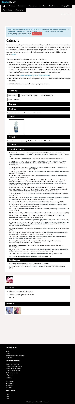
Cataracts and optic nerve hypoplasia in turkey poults (39, 220)
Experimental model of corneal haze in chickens (42, 193)
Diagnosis (12, 104)
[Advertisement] (36, 20)
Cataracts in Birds (26, 159)
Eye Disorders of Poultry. (36, 266)
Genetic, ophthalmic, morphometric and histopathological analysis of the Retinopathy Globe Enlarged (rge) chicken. (38, 183)
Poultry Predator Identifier (13, 368)
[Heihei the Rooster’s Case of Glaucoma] (17, 310)
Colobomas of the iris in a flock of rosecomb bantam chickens (38, 176)
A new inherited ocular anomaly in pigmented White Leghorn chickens (46, 204)
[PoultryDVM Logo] (9, 2)
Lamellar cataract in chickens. (28, 256)
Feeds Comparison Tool (13, 371)
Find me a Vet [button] (37, 34)
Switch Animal (66, 14)
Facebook (10, 383)
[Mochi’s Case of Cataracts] (9, 310)
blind (14, 54)
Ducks (11, 6)
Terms (8, 353)
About (8, 351)
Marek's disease (44, 75)
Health (42, 6)
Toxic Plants (7, 10)
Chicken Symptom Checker (14, 366)
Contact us (9, 358)
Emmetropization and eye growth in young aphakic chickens (47, 171)
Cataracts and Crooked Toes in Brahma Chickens (40, 213)
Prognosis (12, 144)
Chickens (21, 6)
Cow (7, 398)
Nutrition (32, 6)
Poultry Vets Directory (12, 364)
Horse (8, 394)
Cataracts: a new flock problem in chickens (35, 253)
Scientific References (16, 149)
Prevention (12, 137)
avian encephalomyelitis (28, 75)
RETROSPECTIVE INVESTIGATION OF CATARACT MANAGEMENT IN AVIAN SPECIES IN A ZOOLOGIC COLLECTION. (38, 162)
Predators (52, 6)
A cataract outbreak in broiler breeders (38, 202)
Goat (7, 396)
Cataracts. (19, 263)
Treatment (12, 109)
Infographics (65, 6)
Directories (20, 10)
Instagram (10, 381)
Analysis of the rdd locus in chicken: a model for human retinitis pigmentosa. (38, 190)
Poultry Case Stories (12, 373)
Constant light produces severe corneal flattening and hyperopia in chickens (42, 208)
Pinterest (10, 385)
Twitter (9, 387)
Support (12, 116)
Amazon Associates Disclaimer (15, 355)
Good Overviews (14, 260)
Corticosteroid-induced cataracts (43, 228)
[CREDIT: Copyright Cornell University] (9, 280)
